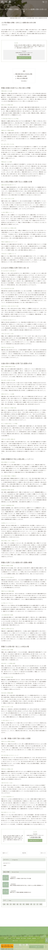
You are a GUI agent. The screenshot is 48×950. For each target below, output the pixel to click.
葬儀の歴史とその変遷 (21, 76)
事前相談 (27, 904)
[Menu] (46, 2)
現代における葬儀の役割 (22, 78)
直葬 (31, 904)
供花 (23, 904)
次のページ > (43, 853)
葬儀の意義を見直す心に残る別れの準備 (23, 74)
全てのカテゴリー (6, 863)
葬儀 (7, 904)
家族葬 (4, 865)
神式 (20, 904)
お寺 (37, 904)
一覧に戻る (24, 853)
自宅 (34, 904)
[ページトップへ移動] (46, 947)
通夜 (17, 904)
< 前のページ (4, 853)
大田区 (4, 904)
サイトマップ (33, 940)
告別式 (14, 904)
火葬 (10, 904)
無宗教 (41, 904)
